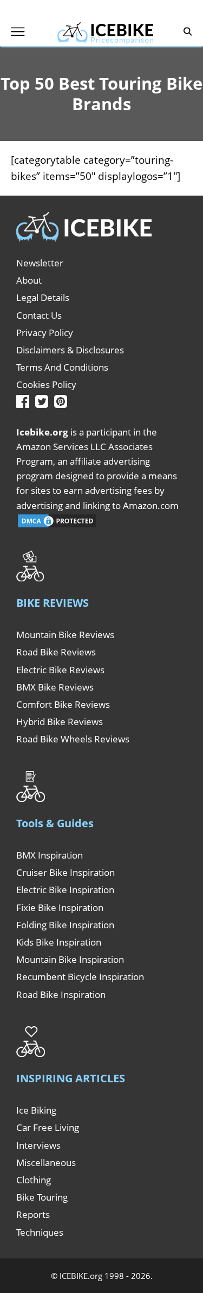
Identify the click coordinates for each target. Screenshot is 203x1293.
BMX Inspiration (49, 855)
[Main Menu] (18, 31)
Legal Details (42, 297)
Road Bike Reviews (56, 652)
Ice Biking (36, 1110)
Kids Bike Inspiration (58, 942)
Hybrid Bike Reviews (59, 721)
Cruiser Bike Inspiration (65, 872)
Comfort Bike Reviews (63, 704)
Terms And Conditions (62, 367)
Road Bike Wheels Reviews (72, 739)
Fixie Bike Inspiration (59, 907)
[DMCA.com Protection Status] (56, 525)
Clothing (33, 1180)
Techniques (39, 1232)
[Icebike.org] (105, 31)
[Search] (188, 31)
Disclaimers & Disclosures (70, 350)
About (29, 280)
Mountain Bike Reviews (65, 634)
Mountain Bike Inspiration (70, 959)
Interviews (38, 1145)
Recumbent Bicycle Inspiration (80, 976)
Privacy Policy (44, 332)
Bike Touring (42, 1197)
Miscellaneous (46, 1162)
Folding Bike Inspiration (65, 925)
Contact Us (39, 315)
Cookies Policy (46, 384)
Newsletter (39, 263)
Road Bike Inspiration (61, 994)
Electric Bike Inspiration (65, 889)
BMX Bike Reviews (55, 687)
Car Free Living (47, 1127)
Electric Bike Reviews (60, 670)
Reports (33, 1214)
